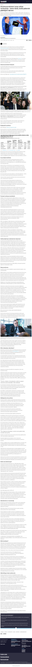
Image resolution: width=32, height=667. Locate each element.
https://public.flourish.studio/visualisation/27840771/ (18, 74)
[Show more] (16, 628)
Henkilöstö (23, 650)
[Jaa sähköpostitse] (30, 40)
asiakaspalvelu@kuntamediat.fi (15, 641)
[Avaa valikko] (27, 1)
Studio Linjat (3, 654)
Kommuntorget (4, 659)
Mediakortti (23, 651)
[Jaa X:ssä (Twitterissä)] (28, 40)
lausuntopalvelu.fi (16, 351)
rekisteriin (20, 58)
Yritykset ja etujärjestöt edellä (11, 127)
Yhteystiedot (23, 649)
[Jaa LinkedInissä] (29, 40)
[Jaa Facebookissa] (26, 40)
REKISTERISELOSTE (28, 662)
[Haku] (29, 1)
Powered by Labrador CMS (16, 665)
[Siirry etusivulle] (3, 2)
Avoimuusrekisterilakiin (4, 48)
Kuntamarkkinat (4, 657)
